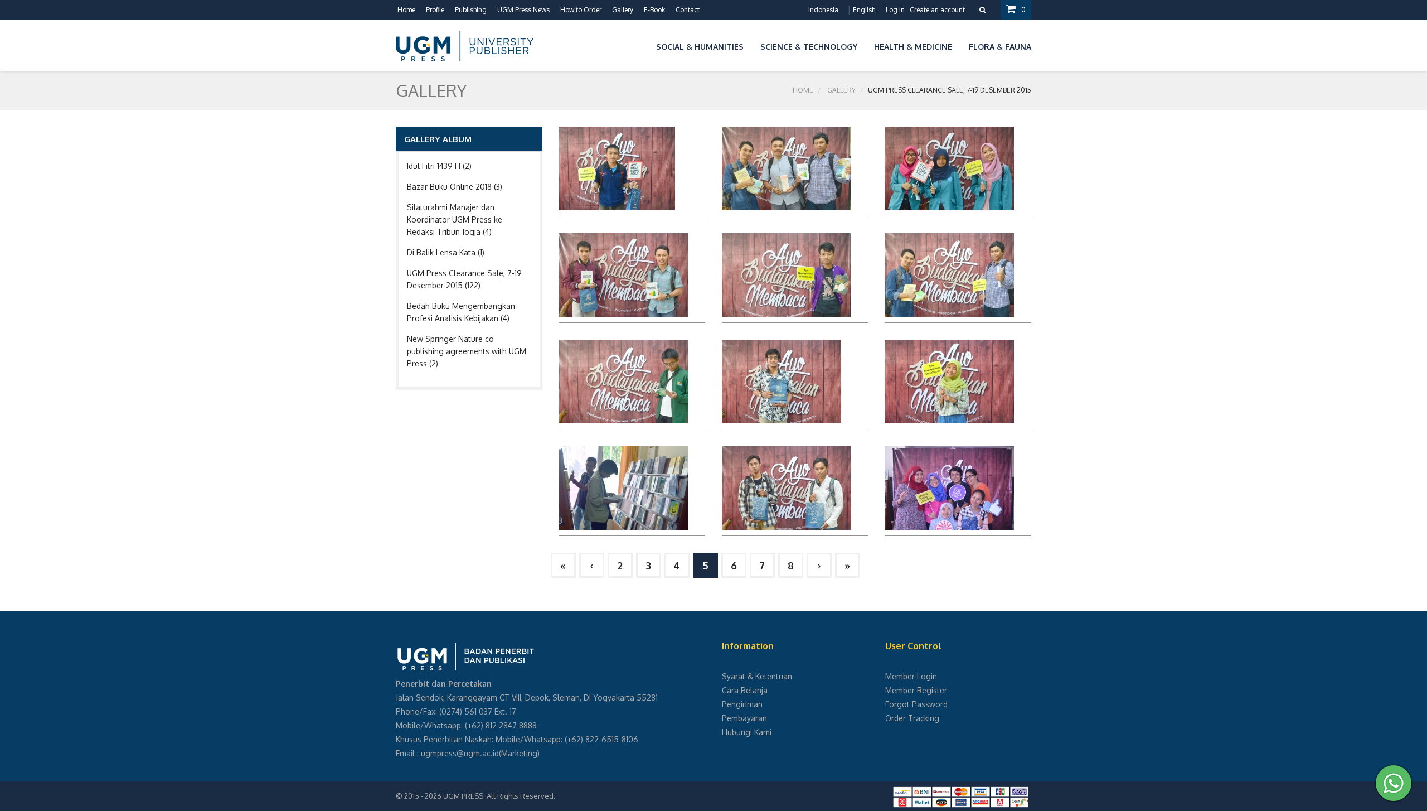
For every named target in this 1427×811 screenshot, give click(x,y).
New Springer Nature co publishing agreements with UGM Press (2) (466, 351)
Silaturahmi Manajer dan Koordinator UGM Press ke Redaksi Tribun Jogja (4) (454, 219)
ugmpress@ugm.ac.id (460, 753)
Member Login (911, 676)
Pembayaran (744, 718)
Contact (688, 10)
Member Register (916, 690)
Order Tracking (912, 718)
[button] (639, 45)
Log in (895, 10)
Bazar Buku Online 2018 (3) (454, 186)
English (864, 10)
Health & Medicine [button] (913, 46)
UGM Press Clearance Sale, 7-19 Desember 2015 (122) (464, 279)
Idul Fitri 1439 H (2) (439, 166)
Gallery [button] (622, 10)
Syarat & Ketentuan (757, 676)
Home (406, 10)
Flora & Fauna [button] (1000, 46)
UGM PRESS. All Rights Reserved (498, 795)
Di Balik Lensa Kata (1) (445, 252)
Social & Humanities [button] (700, 46)
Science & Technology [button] (808, 46)
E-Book (654, 10)
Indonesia (823, 10)
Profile (435, 10)
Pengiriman (742, 704)
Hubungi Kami (746, 732)
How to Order (580, 10)
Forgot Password (916, 704)
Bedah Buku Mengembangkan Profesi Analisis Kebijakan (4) (461, 312)
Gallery (841, 90)
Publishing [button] (471, 10)
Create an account (937, 10)
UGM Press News (523, 10)
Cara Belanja (745, 690)
